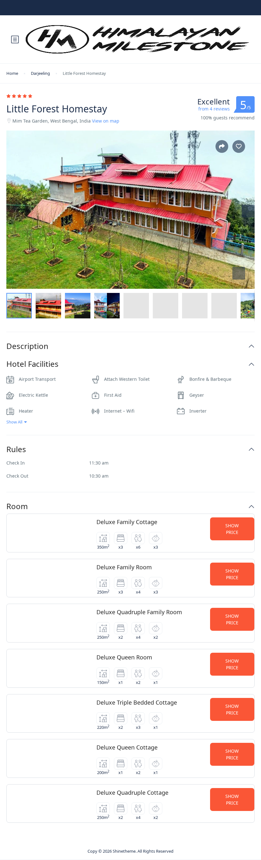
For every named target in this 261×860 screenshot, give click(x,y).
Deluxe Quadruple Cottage (132, 792)
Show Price (232, 528)
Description (27, 346)
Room (17, 506)
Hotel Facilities (32, 364)
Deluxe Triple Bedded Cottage (136, 702)
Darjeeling (40, 73)
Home (12, 73)
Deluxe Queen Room (124, 657)
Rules (16, 449)
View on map (105, 121)
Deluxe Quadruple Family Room (139, 612)
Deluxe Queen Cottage (127, 747)
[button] (238, 273)
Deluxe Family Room (124, 567)
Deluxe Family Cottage (126, 522)
